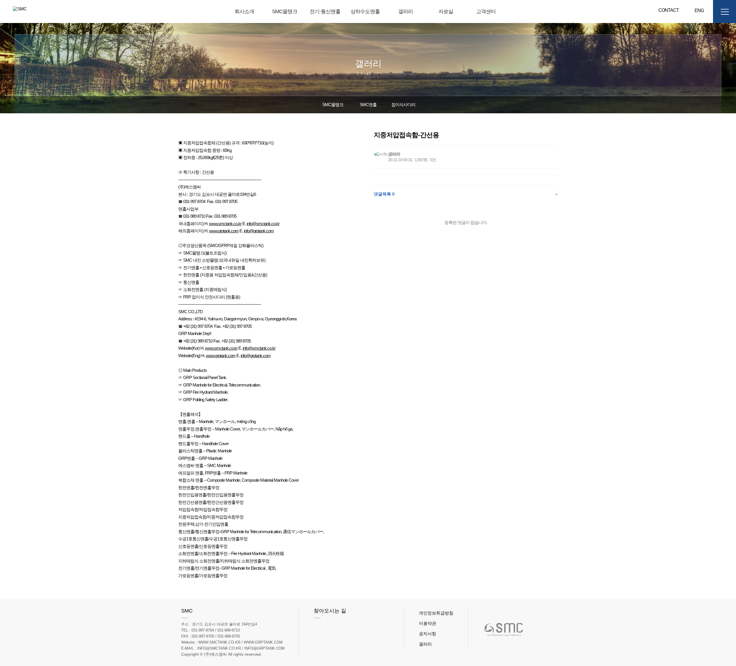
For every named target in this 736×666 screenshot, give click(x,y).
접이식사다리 (403, 104)
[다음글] (734, 327)
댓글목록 (384, 194)
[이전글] (1, 327)
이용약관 (427, 623)
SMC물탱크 (284, 11)
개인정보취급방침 (436, 612)
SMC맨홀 (368, 104)
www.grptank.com (224, 230)
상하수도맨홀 (365, 11)
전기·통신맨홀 (325, 11)
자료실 (445, 11)
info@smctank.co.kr (263, 223)
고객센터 (486, 11)
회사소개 (244, 11)
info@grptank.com (259, 230)
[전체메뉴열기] (724, 11)
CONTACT (668, 10)
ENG (697, 10)
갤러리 (405, 11)
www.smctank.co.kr (225, 223)
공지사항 (427, 633)
